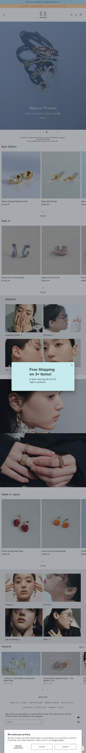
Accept (42, 747)
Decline (65, 747)
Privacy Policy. (58, 740)
